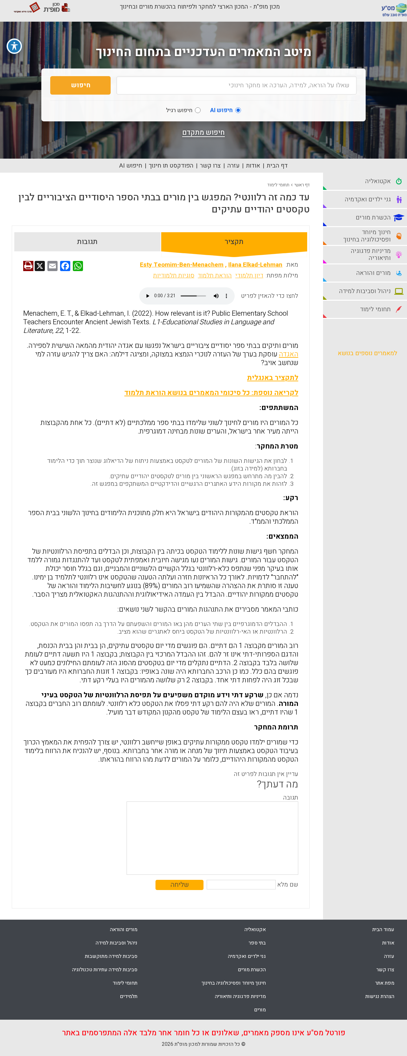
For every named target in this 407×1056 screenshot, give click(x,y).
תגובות (87, 242)
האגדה (288, 354)
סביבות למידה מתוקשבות (111, 956)
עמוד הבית (383, 929)
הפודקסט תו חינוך (171, 165)
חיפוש (80, 85)
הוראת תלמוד (215, 275)
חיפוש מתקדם (203, 132)
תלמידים (128, 996)
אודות (253, 165)
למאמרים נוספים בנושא (367, 353)
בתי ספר (257, 943)
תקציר (234, 242)
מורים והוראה (123, 929)
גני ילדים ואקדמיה (247, 956)
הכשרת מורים (252, 969)
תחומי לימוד (278, 185)
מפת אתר (384, 983)
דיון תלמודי (249, 275)
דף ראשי (302, 185)
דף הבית (277, 165)
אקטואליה (255, 929)
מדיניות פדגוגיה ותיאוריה (240, 996)
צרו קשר (210, 165)
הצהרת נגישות (379, 996)
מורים (260, 1010)
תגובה (290, 797)
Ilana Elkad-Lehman (255, 264)
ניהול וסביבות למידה (116, 943)
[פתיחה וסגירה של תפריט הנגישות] (14, 46)
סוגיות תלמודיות (173, 275)
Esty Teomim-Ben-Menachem (182, 264)
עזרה (233, 165)
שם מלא (287, 884)
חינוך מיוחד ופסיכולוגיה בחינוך (234, 983)
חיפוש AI (130, 165)
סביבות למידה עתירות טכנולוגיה (104, 969)
